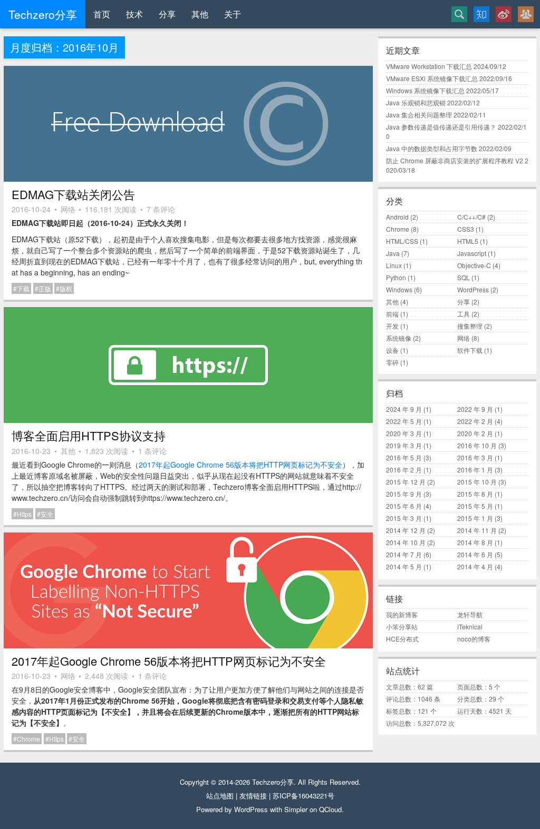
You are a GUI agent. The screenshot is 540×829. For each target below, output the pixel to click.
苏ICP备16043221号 (303, 796)
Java (393, 253)
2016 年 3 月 (475, 457)
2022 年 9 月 (475, 408)
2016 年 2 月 (404, 469)
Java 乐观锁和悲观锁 (416, 102)
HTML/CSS (402, 240)
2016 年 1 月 (475, 469)
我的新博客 (402, 614)
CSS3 (465, 228)
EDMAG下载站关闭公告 (73, 194)
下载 (23, 288)
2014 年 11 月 (477, 530)
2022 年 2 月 (475, 421)
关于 (232, 14)
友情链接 (253, 796)
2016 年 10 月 (477, 445)
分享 (167, 14)
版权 (66, 288)
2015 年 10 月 (477, 481)
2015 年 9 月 (404, 493)
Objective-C (474, 265)
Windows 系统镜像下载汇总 (425, 90)
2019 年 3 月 (404, 445)
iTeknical (470, 626)
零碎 (392, 362)
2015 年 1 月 (475, 518)
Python (396, 277)
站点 (213, 796)
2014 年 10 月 (406, 542)
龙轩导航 (470, 614)
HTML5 (467, 240)
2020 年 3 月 (404, 433)
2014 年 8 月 (475, 542)
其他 (199, 14)
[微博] (504, 14)
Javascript (471, 253)
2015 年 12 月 (406, 481)
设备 (392, 350)
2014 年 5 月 (404, 566)
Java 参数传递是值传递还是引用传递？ (441, 126)
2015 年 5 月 (475, 505)
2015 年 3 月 (404, 518)
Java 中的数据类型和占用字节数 (431, 148)
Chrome (28, 738)
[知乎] (481, 14)
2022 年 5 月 (404, 421)
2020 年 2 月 (475, 433)
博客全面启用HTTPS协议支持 (89, 435)
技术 (134, 14)
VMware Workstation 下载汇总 (429, 66)
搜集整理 (470, 325)
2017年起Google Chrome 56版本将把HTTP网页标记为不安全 (240, 464)
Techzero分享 (273, 782)
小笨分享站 (402, 626)
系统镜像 (398, 337)
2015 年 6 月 (404, 505)
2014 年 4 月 (475, 566)
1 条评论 (152, 451)
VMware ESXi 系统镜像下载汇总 (432, 78)
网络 (68, 209)
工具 (463, 313)
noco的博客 (473, 638)
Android (397, 216)
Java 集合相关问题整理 (419, 114)
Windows (399, 289)
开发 (392, 325)
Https (24, 513)
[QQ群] (526, 14)
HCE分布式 (402, 638)
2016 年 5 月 (404, 457)
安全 (47, 513)
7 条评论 (161, 209)
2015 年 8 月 (475, 493)
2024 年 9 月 (404, 408)
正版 (44, 288)
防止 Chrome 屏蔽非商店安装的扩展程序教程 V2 (454, 160)
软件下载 (470, 350)
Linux (394, 265)
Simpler (295, 809)
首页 (101, 14)
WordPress (473, 289)
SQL (463, 277)
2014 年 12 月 (406, 530)
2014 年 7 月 (404, 554)
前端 (392, 313)
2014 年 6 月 (475, 554)
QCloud (330, 809)
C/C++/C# (471, 216)
